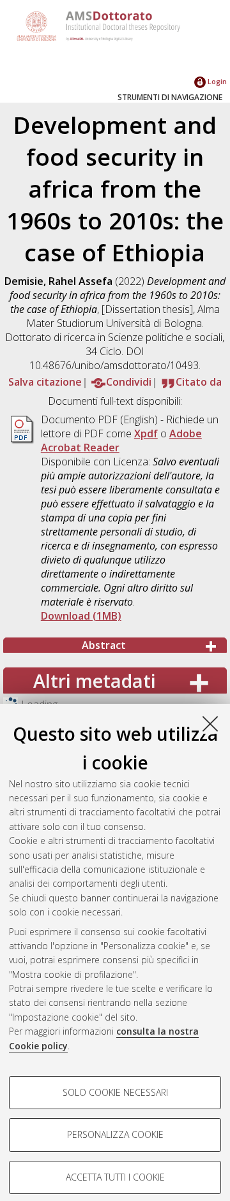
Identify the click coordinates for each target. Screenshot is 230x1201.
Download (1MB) (81, 616)
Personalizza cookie (115, 1134)
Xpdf (146, 433)
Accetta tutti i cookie (115, 1177)
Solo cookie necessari (115, 1092)
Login (216, 81)
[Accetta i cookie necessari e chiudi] (210, 723)
